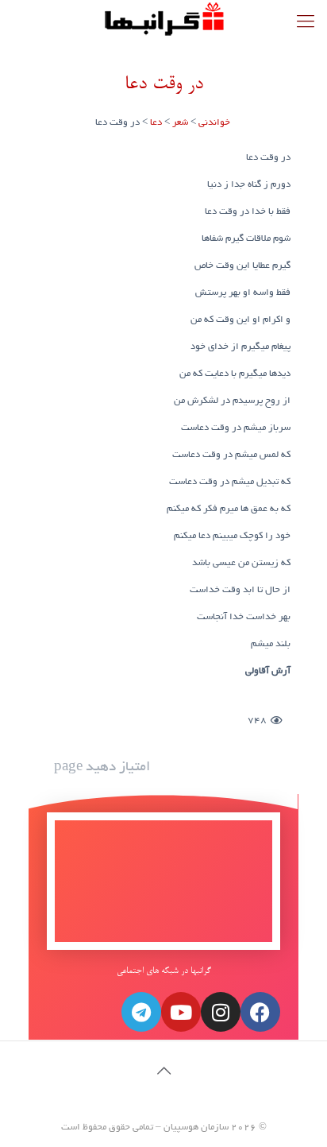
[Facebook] (260, 1012)
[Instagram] (220, 1012)
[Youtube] (181, 1012)
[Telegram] (141, 1012)
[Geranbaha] (163, 20)
